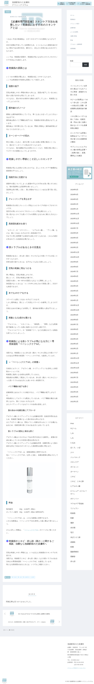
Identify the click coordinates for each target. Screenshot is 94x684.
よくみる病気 (74, 32)
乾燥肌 (8, 577)
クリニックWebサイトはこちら (76, 668)
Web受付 (72, 3)
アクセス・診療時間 (85, 3)
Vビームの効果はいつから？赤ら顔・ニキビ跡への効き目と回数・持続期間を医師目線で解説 (79, 105)
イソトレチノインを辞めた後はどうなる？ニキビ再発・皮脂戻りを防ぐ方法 (78, 90)
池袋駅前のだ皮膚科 (30, 577)
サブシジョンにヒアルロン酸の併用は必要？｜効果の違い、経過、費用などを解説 (78, 151)
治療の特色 (73, 36)
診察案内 (62, 3)
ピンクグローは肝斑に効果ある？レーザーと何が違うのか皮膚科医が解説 (78, 137)
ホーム (72, 15)
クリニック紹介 (74, 23)
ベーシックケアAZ (31, 530)
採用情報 (73, 48)
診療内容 (73, 27)
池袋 (21, 577)
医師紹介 (73, 19)
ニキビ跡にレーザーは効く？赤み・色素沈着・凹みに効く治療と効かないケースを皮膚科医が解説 (78, 122)
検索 (71, 61)
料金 (71, 40)
